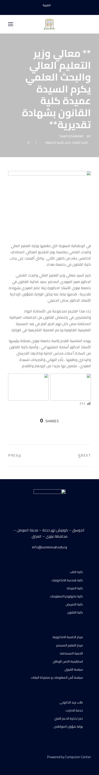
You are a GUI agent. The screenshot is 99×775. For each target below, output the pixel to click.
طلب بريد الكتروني (71, 702)
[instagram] (57, 10)
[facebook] (41, 10)
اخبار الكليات (79, 142)
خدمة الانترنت (74, 710)
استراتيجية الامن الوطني (67, 661)
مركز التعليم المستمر (69, 645)
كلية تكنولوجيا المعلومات (66, 596)
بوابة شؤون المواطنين (68, 726)
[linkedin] (18, 764)
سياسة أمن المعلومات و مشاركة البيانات (57, 677)
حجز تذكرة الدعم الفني (68, 718)
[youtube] (49, 10)
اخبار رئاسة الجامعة (58, 142)
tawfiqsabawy (71, 136)
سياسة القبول (73, 669)
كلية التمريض (74, 604)
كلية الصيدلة (75, 588)
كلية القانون (75, 612)
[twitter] (26, 764)
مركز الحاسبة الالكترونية (67, 637)
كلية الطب (76, 572)
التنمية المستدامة (71, 653)
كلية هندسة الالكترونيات (67, 580)
